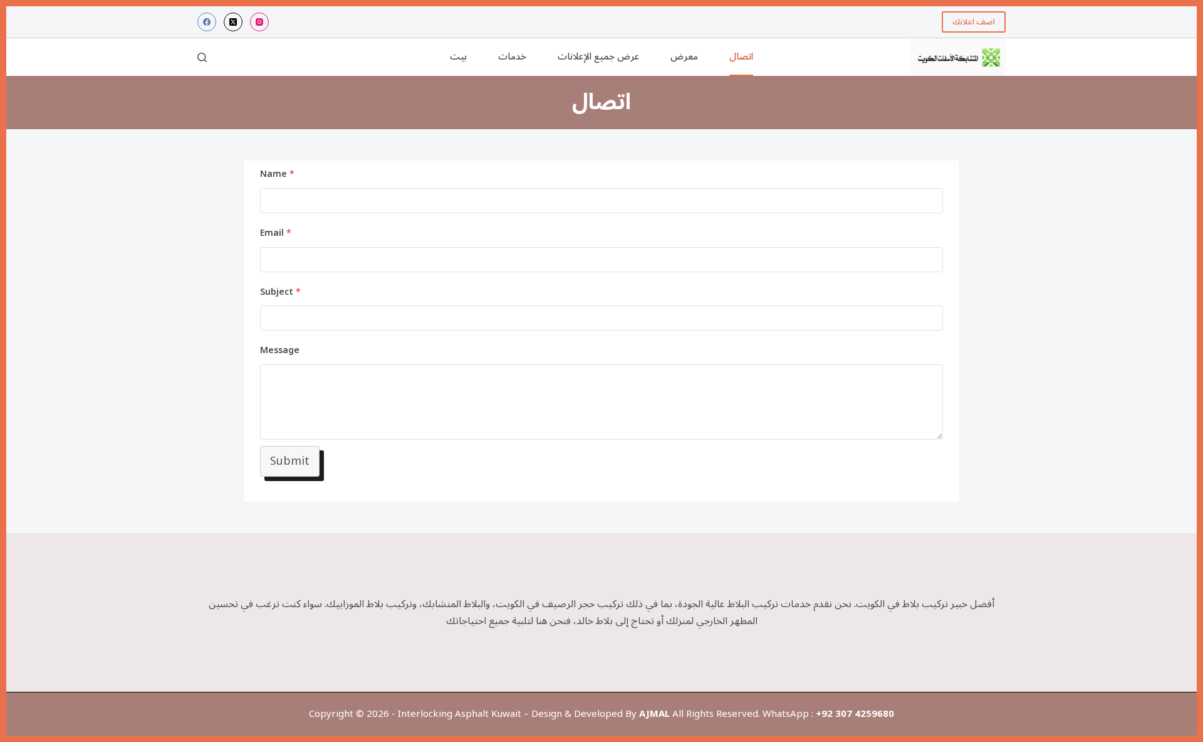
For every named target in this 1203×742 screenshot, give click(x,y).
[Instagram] (259, 22)
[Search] (202, 57)
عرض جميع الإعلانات (598, 56)
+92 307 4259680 (855, 714)
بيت (458, 56)
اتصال (741, 56)
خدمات (512, 56)
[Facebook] (206, 22)
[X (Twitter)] (233, 22)
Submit (290, 461)
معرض (684, 56)
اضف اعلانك (973, 22)
